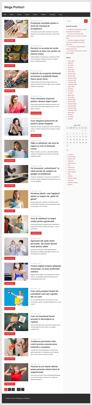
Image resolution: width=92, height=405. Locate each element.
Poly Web (70, 180)
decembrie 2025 (72, 78)
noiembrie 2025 (72, 80)
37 (18, 389)
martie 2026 (71, 71)
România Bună (72, 156)
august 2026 (71, 61)
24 (67, 142)
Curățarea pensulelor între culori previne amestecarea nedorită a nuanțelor (44, 344)
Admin (40, 20)
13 (77, 136)
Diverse (19, 14)
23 (86, 139)
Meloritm (70, 184)
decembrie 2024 (72, 104)
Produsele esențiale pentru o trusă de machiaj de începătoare (44, 26)
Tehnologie (52, 14)
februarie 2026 (71, 73)
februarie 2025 (71, 99)
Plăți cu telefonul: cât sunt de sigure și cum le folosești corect (45, 146)
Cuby (69, 174)
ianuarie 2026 (71, 76)
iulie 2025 (70, 89)
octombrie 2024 (72, 108)
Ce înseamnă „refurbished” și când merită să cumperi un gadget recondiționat (45, 171)
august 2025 (71, 86)
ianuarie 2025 (71, 101)
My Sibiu (70, 176)
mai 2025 (70, 93)
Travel (60, 14)
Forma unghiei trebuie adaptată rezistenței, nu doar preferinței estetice (46, 269)
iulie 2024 (70, 114)
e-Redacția (71, 154)
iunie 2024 (70, 116)
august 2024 (71, 112)
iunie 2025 (70, 91)
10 (67, 136)
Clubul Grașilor (72, 163)
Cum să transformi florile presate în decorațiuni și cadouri (43, 319)
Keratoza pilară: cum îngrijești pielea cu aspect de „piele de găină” (45, 196)
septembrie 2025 (72, 84)
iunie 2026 (70, 65)
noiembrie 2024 (72, 106)
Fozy (69, 165)
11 (70, 136)
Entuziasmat (71, 167)
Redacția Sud (71, 159)
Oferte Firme (71, 169)
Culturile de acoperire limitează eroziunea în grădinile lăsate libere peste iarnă (46, 76)
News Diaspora (72, 171)
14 (80, 136)
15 (83, 136)
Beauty (12, 14)
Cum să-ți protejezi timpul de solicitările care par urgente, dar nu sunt (44, 294)
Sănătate (43, 14)
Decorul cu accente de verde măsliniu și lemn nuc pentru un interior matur (46, 51)
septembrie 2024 (72, 110)
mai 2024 (70, 119)
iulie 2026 (70, 63)
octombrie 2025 (72, 82)
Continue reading (9, 40)
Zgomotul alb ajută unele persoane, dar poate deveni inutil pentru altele (44, 244)
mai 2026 (70, 67)
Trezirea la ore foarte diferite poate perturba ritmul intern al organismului (45, 369)
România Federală (73, 182)
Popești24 (70, 161)
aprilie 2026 (71, 69)
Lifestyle (35, 14)
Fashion (27, 14)
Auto (5, 14)
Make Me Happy (72, 178)
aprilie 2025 (71, 95)
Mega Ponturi (14, 7)
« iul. (67, 150)
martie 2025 (71, 97)
